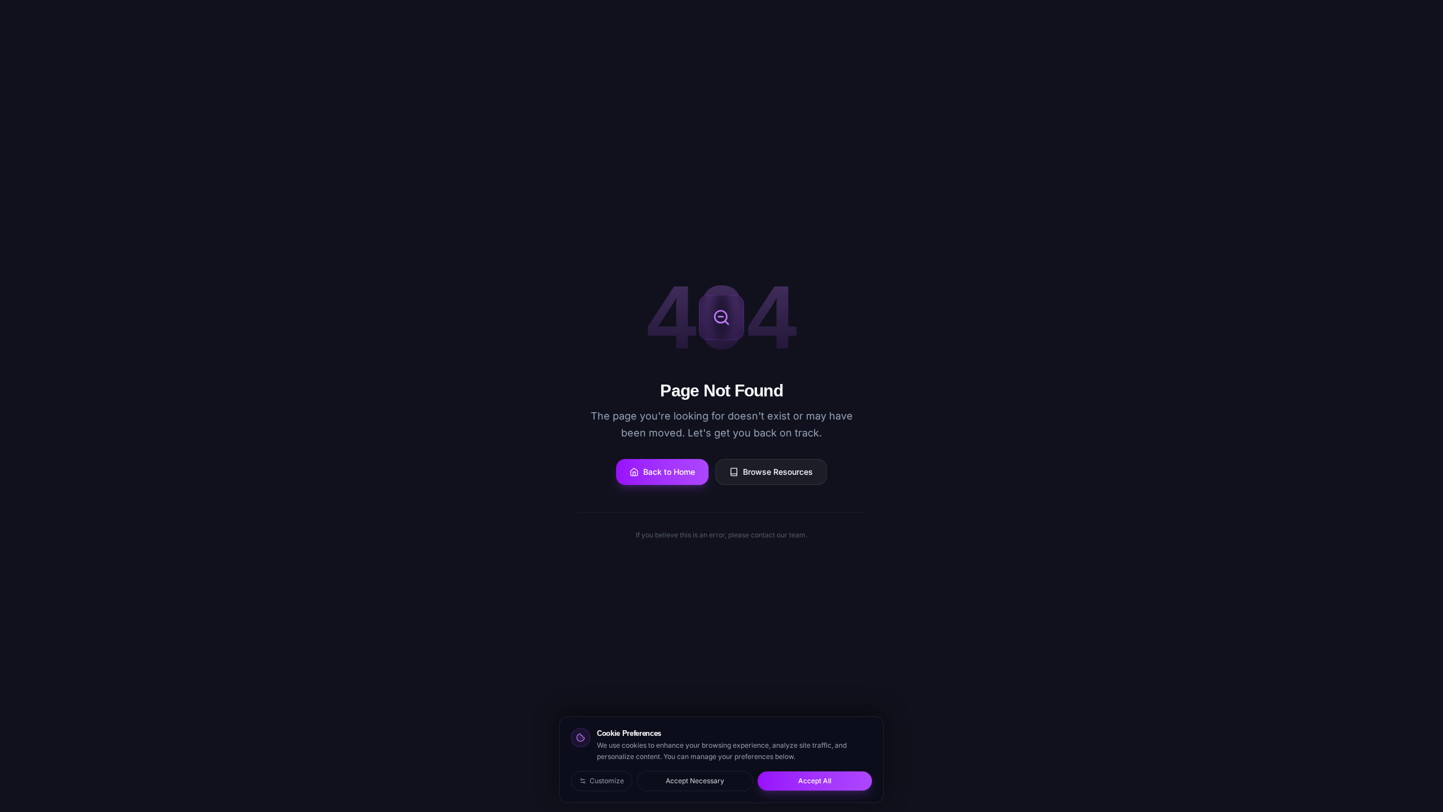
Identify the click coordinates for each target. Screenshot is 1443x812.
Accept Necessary (695, 780)
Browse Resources (778, 471)
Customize (607, 780)
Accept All (814, 780)
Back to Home (669, 471)
